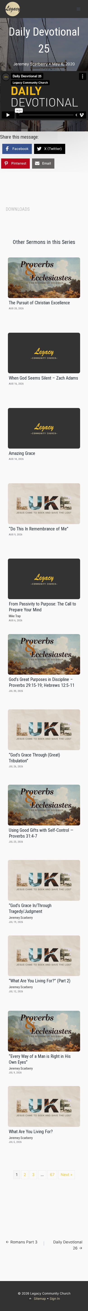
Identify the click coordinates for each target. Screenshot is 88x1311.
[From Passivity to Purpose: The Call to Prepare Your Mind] (44, 579)
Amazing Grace (22, 453)
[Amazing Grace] (44, 428)
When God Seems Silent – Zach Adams (43, 378)
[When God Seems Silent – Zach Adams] (44, 353)
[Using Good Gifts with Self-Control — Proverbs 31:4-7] (44, 805)
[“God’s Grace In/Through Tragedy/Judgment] (44, 880)
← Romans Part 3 (21, 1242)
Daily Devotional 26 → (67, 1245)
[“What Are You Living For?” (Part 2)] (44, 955)
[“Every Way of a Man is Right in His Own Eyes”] (44, 1031)
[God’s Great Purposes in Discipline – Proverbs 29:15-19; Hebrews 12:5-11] (44, 654)
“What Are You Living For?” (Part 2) (39, 980)
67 (52, 1174)
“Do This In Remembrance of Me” (38, 529)
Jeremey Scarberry (30, 64)
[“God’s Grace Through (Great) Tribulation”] (44, 729)
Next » (66, 1174)
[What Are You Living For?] (44, 1106)
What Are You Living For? (31, 1131)
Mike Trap (15, 616)
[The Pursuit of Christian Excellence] (44, 277)
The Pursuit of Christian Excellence (39, 302)
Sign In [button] (55, 1298)
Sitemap (40, 1298)
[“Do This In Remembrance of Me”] (44, 503)
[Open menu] (78, 8)
